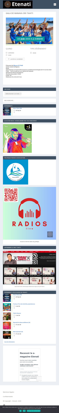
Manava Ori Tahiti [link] (18, 65)
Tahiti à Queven (17, 313)
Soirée (34, 53)
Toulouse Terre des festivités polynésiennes (24, 304)
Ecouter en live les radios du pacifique (29, 241)
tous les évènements (9, 342)
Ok (20, 410)
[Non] (57, 409)
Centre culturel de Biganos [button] (12, 67)
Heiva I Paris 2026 (17, 108)
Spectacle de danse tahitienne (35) (21, 322)
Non (24, 410)
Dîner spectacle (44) (18, 331)
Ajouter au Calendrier (16, 59)
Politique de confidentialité (33, 410)
